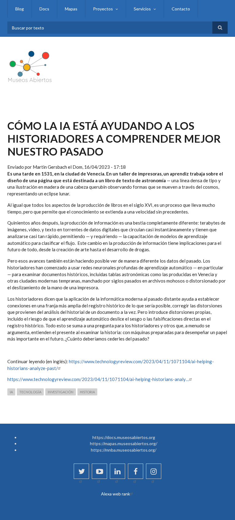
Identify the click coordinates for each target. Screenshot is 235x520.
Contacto (181, 8)
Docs (44, 8)
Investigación (60, 392)
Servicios (142, 8)
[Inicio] (30, 65)
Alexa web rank (115, 493)
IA (11, 392)
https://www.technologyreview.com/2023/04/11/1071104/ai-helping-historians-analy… (98, 379)
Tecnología (30, 392)
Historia (87, 392)
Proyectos (103, 8)
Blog (19, 8)
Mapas (71, 8)
